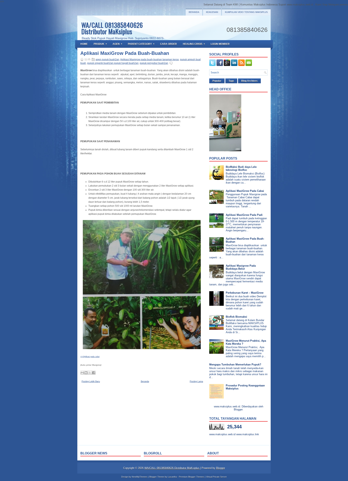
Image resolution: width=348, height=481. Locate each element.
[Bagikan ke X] (90, 373)
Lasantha (172, 477)
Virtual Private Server (216, 477)
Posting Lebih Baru (91, 381)
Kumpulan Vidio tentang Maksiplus (246, 12)
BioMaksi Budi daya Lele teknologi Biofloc (241, 168)
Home (84, 44)
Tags (231, 80)
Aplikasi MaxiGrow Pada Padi (244, 214)
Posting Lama (196, 381)
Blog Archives (249, 80)
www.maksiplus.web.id (222, 434)
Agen (117, 43)
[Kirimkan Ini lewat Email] (82, 373)
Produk (100, 43)
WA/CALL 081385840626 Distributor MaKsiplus (112, 28)
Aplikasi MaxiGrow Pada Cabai (245, 190)
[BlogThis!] (86, 373)
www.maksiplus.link (247, 434)
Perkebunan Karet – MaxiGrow (244, 292)
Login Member (220, 44)
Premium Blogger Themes (191, 477)
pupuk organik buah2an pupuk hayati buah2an (113, 63)
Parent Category (141, 43)
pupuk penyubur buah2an (154, 63)
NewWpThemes (139, 477)
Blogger (238, 409)
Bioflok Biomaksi (236, 316)
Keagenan (212, 12)
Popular (216, 80)
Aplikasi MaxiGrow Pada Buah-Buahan (124, 53)
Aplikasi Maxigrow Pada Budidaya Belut (241, 267)
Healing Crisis (194, 43)
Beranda (194, 12)
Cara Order (168, 44)
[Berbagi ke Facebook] (94, 373)
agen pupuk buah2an (107, 59)
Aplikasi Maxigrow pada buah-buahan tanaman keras (149, 59)
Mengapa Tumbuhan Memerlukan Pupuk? (235, 364)
